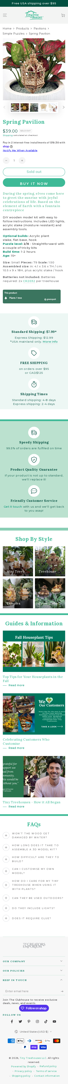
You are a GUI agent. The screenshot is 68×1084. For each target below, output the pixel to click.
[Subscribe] (63, 991)
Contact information (47, 1075)
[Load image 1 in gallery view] (15, 107)
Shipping (8, 135)
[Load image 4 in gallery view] (53, 107)
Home (7, 28)
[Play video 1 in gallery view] (34, 107)
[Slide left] (4, 107)
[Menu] (5, 15)
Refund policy (48, 1066)
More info (50, 341)
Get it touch (13, 506)
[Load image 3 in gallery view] (43, 107)
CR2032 (29, 281)
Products (22, 28)
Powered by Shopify (23, 1066)
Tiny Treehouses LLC (33, 1058)
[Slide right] (64, 107)
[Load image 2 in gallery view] (24, 107)
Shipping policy (21, 1075)
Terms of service (46, 1071)
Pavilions (40, 28)
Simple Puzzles (13, 33)
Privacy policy (23, 1071)
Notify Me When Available (20, 150)
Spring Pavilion (39, 33)
